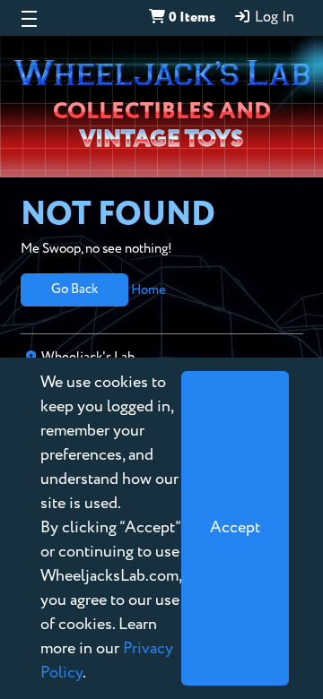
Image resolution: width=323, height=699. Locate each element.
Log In (272, 18)
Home (148, 289)
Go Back (74, 289)
